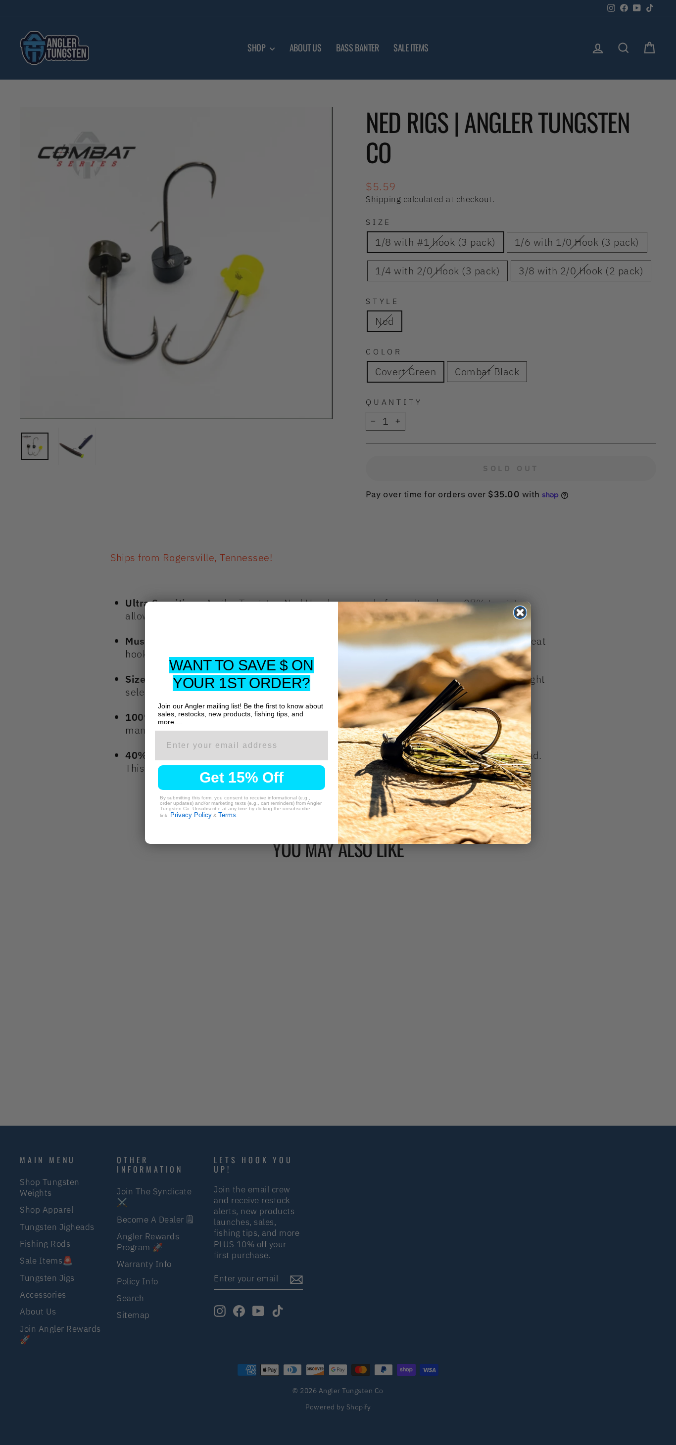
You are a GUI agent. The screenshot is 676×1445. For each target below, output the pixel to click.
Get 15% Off (241, 777)
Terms (227, 815)
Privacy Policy (191, 815)
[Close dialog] (520, 612)
